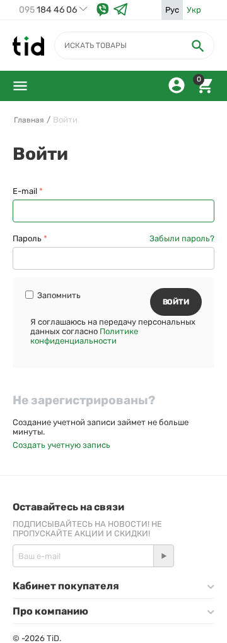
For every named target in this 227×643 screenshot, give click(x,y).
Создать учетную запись (61, 445)
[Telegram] (120, 9)
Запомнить (59, 295)
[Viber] (103, 9)
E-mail (25, 191)
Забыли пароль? (181, 238)
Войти (176, 301)
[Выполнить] (163, 556)
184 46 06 (48, 10)
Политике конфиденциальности (84, 336)
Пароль (27, 238)
